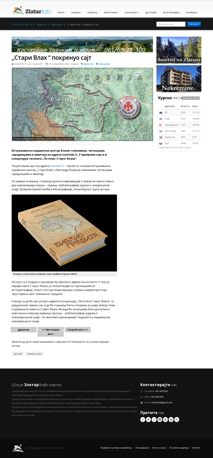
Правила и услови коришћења (116, 447)
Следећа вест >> (77, 329)
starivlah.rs (57, 166)
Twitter (148, 419)
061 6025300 (162, 391)
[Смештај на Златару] (178, 49)
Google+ (154, 419)
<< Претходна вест (50, 332)
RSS (176, 419)
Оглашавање (142, 447)
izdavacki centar (34, 353)
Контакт (196, 447)
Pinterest (165, 419)
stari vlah (18, 353)
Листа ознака (159, 447)
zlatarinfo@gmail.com (161, 402)
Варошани (57, 24)
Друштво (42, 24)
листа (170, 97)
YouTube (171, 419)
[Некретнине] (178, 78)
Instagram (159, 419)
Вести (28, 24)
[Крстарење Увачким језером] (82, 45)
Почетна (16, 24)
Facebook (142, 419)
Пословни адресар (179, 447)
